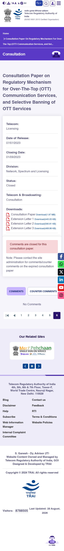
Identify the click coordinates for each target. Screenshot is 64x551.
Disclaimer (9, 405)
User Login (52, 3)
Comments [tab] (16, 291)
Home (6, 34)
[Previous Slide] (25, 366)
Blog (6, 400)
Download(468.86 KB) (45, 229)
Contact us (39, 400)
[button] (4, 3)
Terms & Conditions (44, 417)
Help (5, 411)
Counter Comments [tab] (43, 291)
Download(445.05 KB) (45, 219)
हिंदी (25, 3)
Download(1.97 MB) (45, 215)
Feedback (38, 405)
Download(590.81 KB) (45, 224)
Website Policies (42, 422)
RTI (34, 411)
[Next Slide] (38, 366)
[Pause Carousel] (32, 366)
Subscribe (9, 417)
